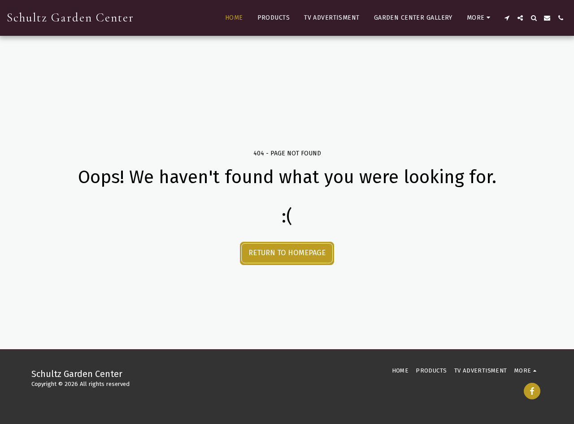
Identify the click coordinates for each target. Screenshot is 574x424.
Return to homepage (287, 252)
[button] (506, 18)
